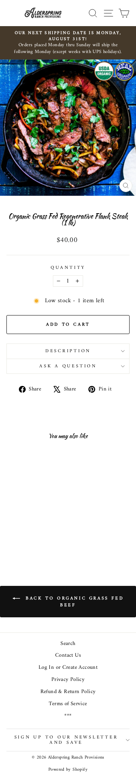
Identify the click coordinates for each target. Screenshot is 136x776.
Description (68, 351)
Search (67, 643)
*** (67, 716)
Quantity (68, 268)
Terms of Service (68, 704)
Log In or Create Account (68, 667)
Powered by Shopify (68, 770)
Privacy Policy (68, 679)
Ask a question (68, 366)
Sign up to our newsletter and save (66, 740)
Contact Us (68, 655)
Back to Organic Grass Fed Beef (73, 601)
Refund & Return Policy (68, 691)
